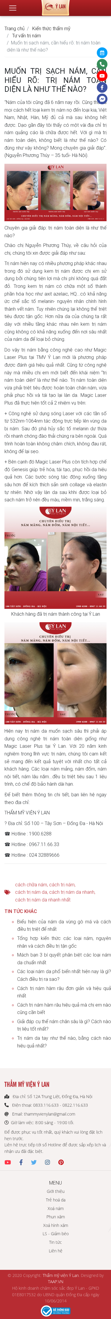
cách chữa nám (31, 885)
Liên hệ (55, 1251)
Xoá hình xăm (55, 1225)
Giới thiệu (56, 1191)
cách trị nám (62, 885)
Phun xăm (55, 1216)
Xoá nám (56, 1208)
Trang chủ (14, 28)
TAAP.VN (55, 1281)
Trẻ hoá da (55, 1200)
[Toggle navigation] (13, 8)
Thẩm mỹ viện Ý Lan (61, 1275)
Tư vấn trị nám (26, 35)
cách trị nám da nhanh (71, 892)
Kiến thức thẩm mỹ (51, 28)
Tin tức (55, 1242)
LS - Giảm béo (56, 1233)
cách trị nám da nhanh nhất (42, 900)
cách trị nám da (31, 892)
